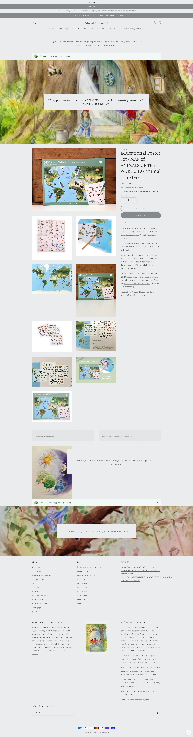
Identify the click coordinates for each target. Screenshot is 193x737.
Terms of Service (83, 595)
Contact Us (81, 579)
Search (34, 612)
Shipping (124, 187)
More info (156, 56)
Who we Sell (36, 567)
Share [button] (125, 222)
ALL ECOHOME (37, 599)
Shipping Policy (83, 591)
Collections (36, 571)
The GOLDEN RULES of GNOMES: (89, 567)
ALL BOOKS (36, 591)
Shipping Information (45, 437)
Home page (36, 608)
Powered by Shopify (103, 732)
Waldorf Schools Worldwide (87, 575)
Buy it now (140, 215)
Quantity (124, 196)
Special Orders (82, 583)
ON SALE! (35, 583)
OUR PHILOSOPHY (83, 571)
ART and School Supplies (41, 575)
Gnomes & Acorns (93, 732)
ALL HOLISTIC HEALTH (40, 604)
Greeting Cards (38, 579)
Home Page (81, 599)
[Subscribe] (71, 712)
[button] (34, 22)
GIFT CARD (36, 587)
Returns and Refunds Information (117, 437)
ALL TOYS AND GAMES (40, 595)
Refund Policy (82, 587)
